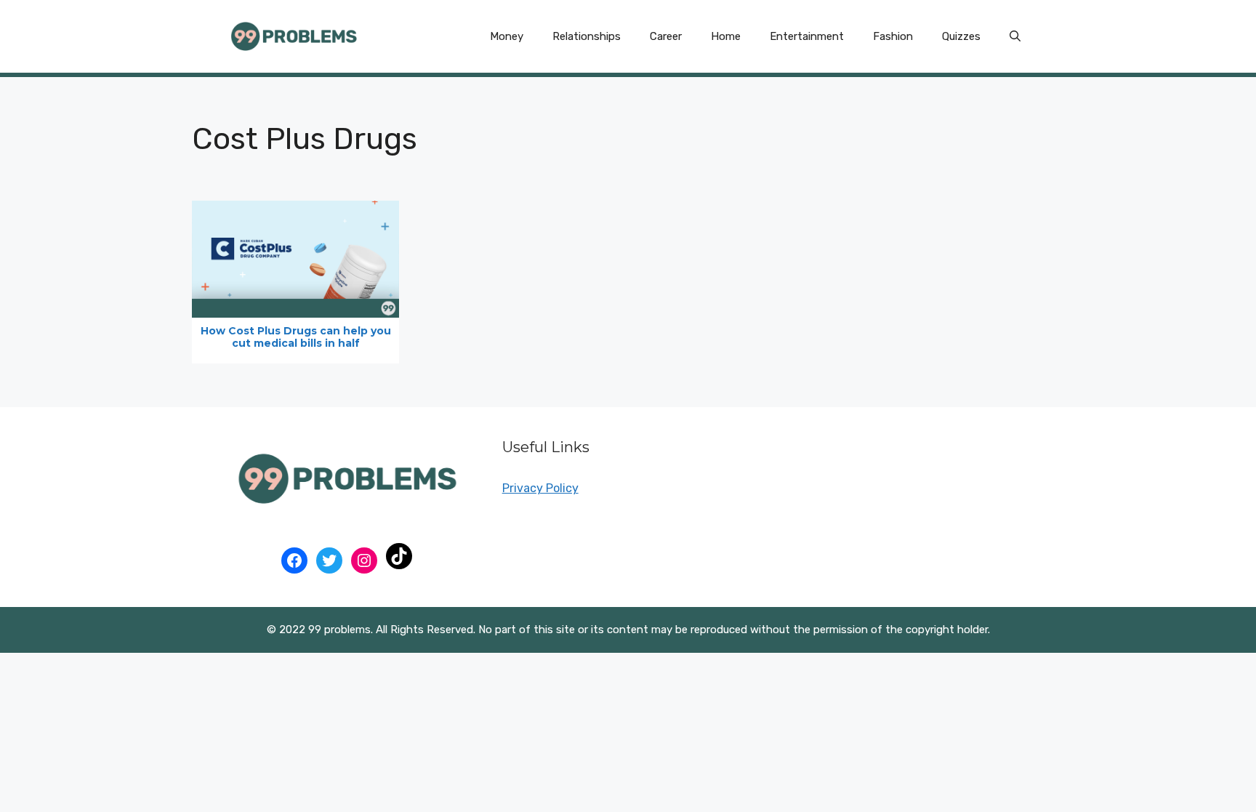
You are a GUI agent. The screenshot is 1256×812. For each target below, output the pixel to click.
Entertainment (807, 36)
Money (506, 36)
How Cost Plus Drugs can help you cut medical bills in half (296, 337)
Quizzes (961, 36)
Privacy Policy (540, 488)
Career (666, 36)
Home (726, 36)
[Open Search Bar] (1015, 36)
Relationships (586, 36)
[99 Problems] (293, 35)
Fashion (893, 36)
